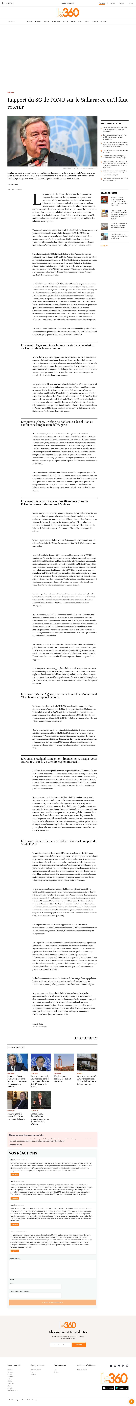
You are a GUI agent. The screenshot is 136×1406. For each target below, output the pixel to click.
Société (46, 21)
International (56, 21)
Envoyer (79, 1345)
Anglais (122, 3)
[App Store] (108, 1387)
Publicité (33, 1372)
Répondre (15, 1174)
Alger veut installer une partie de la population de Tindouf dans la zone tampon (57, 347)
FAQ (55, 1369)
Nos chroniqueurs (12, 1390)
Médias (73, 21)
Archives (33, 1374)
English (112, 3)
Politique (29, 21)
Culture (65, 21)
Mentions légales (82, 1369)
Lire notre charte (15, 1145)
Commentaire (15, 1259)
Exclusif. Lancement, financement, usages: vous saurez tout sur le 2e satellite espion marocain (59, 760)
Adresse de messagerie (19, 1291)
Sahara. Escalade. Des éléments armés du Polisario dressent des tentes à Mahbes (54, 502)
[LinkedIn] (123, 1365)
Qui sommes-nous (36, 1369)
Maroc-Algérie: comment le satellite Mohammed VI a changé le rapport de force (59, 695)
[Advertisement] (59, 54)
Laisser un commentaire (52, 1302)
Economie (38, 21)
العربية (131, 3)
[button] (131, 1401)
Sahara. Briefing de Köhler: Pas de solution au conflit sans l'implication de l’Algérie (57, 423)
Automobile (10, 1383)
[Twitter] (115, 1365)
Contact (56, 1372)
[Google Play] (122, 1387)
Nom (11, 1283)
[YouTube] (119, 1365)
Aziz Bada (14, 185)
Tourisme (103, 21)
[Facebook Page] (111, 1365)
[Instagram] (127, 1365)
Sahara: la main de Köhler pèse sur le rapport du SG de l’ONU (59, 842)
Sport (80, 21)
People (87, 21)
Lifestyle (95, 21)
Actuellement (11, 21)
